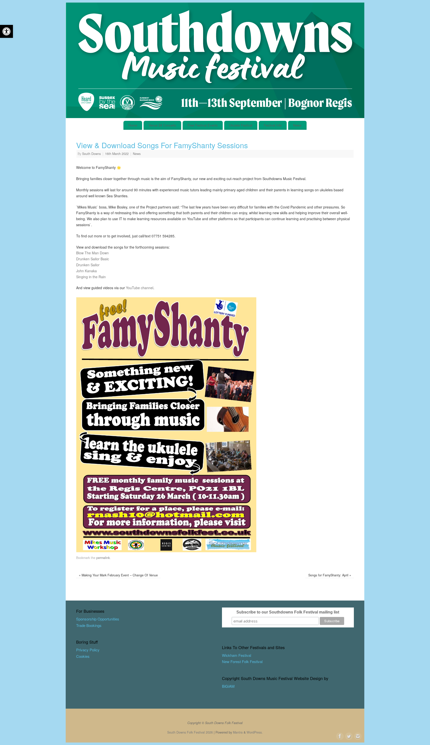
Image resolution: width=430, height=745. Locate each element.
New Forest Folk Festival (242, 661)
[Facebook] (339, 736)
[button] (6, 31)
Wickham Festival (236, 655)
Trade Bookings (89, 625)
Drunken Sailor (88, 264)
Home (132, 125)
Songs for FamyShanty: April (329, 575)
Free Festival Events (203, 125)
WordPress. (255, 732)
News (297, 125)
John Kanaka (86, 270)
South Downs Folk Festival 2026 (190, 732)
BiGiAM (228, 686)
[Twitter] (348, 736)
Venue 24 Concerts (162, 125)
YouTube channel (139, 287)
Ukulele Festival (240, 125)
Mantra (238, 732)
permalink (103, 557)
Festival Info (273, 125)
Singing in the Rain (91, 276)
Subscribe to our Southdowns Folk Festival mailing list (287, 612)
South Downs (91, 153)
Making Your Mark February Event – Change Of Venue (118, 575)
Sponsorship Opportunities (97, 618)
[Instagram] (357, 736)
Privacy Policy (88, 649)
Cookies (83, 656)
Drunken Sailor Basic (92, 258)
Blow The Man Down (92, 252)
